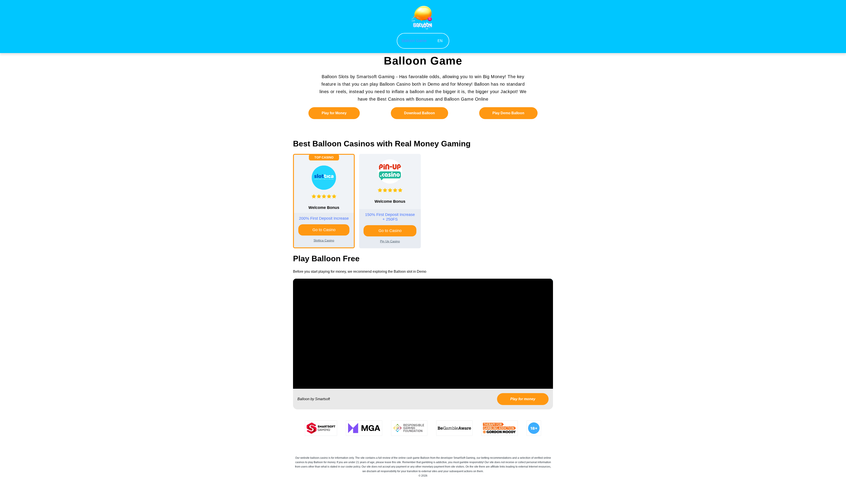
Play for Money (334, 113)
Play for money (522, 399)
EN (440, 41)
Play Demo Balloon (508, 113)
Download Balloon (419, 113)
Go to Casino (324, 230)
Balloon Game (414, 41)
